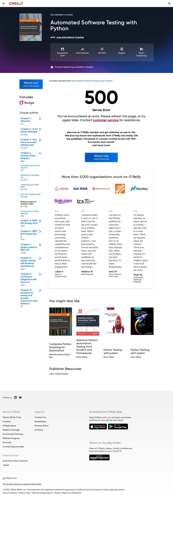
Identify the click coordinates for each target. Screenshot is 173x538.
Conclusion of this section (30, 213)
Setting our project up (30, 177)
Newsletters (40, 421)
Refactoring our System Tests (28, 204)
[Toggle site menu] (3, 3)
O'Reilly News (9, 425)
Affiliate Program (11, 438)
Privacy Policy (41, 425)
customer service (106, 120)
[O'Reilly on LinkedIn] (15, 397)
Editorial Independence (42, 493)
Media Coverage (11, 429)
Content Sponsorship (13, 446)
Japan (6, 465)
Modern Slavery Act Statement (67, 493)
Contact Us (40, 417)
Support (40, 411)
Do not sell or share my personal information (22, 484)
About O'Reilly (11, 411)
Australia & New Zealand (15, 460)
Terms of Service (10, 493)
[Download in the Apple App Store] (98, 428)
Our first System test (31, 195)
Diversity (7, 442)
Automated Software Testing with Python (92, 80)
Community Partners (13, 434)
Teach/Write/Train (12, 417)
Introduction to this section (30, 167)
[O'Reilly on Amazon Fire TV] (99, 459)
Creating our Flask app (30, 187)
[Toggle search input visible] (169, 3)
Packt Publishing (141, 54)
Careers (7, 421)
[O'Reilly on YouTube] (20, 397)
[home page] (16, 3)
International (11, 455)
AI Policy (39, 429)
